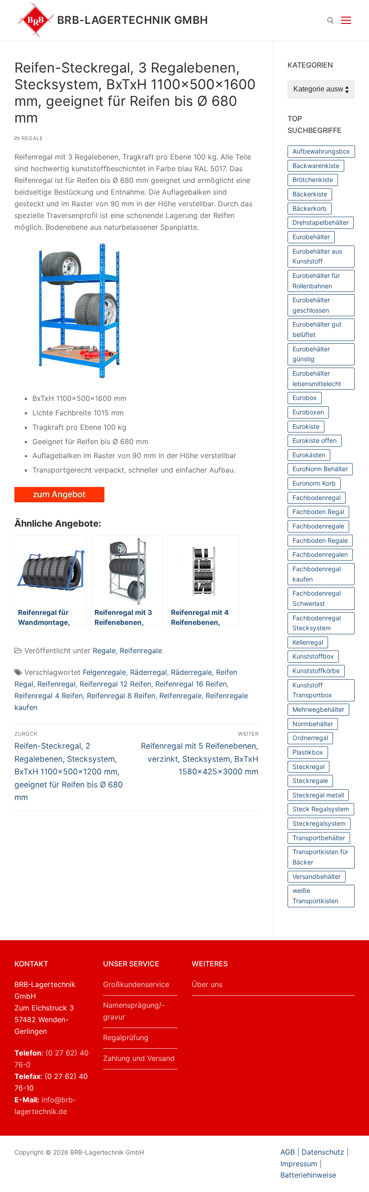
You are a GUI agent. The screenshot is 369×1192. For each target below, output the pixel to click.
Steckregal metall (318, 795)
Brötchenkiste (312, 179)
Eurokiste (306, 426)
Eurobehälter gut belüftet (317, 329)
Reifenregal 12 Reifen (115, 683)
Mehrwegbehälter (318, 709)
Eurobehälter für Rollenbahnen (316, 281)
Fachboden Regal (318, 511)
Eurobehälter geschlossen (311, 305)
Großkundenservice (136, 984)
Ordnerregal (310, 738)
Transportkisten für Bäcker (320, 857)
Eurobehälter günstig (311, 354)
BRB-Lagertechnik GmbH (132, 20)
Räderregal (148, 672)
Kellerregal (307, 642)
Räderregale (191, 672)
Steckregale (310, 780)
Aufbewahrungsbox (321, 151)
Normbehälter (312, 724)
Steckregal (308, 766)
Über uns (207, 984)
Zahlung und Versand (139, 1058)
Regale (31, 138)
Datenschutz (323, 1151)
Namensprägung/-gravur (134, 1011)
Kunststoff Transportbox (312, 690)
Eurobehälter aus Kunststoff (317, 256)
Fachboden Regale (320, 540)
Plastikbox (307, 752)
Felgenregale (104, 672)
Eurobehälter (311, 237)
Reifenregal (56, 683)
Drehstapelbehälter (320, 222)
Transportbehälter (318, 838)
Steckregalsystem (319, 823)
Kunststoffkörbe (316, 670)
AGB (288, 1151)
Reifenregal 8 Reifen (121, 695)
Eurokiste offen (314, 440)
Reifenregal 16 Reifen (191, 683)
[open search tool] (330, 20)
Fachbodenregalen (320, 554)
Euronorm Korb (314, 483)
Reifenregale (141, 650)
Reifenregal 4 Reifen (48, 695)
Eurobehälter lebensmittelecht (316, 378)
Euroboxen (308, 412)
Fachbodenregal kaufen (316, 574)
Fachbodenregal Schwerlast (316, 598)
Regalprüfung (125, 1037)
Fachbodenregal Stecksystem (316, 623)
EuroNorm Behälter (320, 469)
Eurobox (304, 397)
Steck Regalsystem (320, 809)
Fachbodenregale (318, 526)
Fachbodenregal (316, 497)
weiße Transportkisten (315, 896)
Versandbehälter (316, 876)
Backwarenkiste (315, 165)
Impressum (298, 1163)
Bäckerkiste (309, 194)
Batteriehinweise (308, 1174)
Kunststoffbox (313, 656)
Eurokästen (308, 455)
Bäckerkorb (309, 208)
